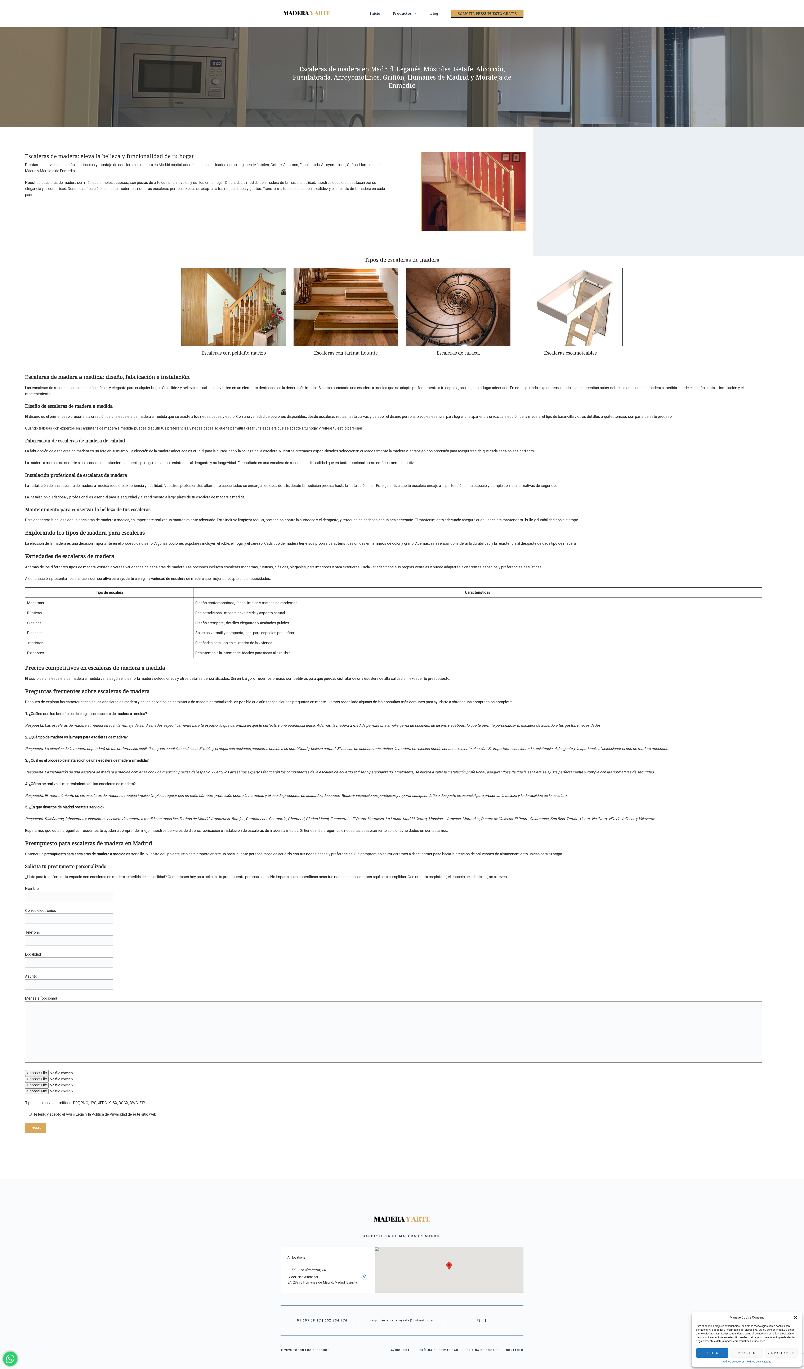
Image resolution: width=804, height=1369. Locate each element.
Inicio (375, 13)
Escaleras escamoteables (570, 353)
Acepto (712, 1353)
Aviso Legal (75, 1114)
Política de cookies (734, 1361)
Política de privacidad (759, 1361)
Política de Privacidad (109, 1114)
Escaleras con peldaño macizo (233, 353)
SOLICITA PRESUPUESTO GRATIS (487, 13)
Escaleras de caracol (458, 353)
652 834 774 (336, 1320)
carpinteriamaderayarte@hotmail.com (402, 1320)
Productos (402, 13)
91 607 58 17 (309, 1320)
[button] (796, 1317)
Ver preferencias (781, 1353)
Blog (434, 13)
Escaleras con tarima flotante (346, 353)
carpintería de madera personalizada (203, 702)
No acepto (746, 1353)
